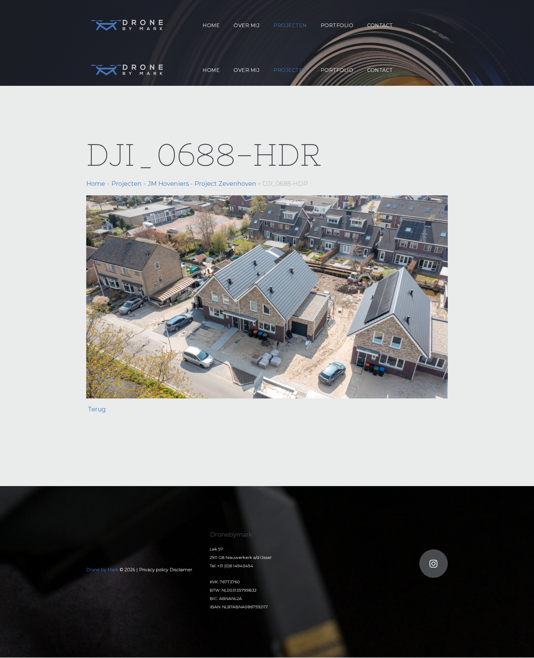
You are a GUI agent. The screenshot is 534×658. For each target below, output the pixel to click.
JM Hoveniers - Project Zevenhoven (202, 183)
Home (95, 183)
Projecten (126, 183)
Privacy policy (154, 570)
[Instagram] (433, 563)
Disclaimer (181, 570)
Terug (97, 409)
